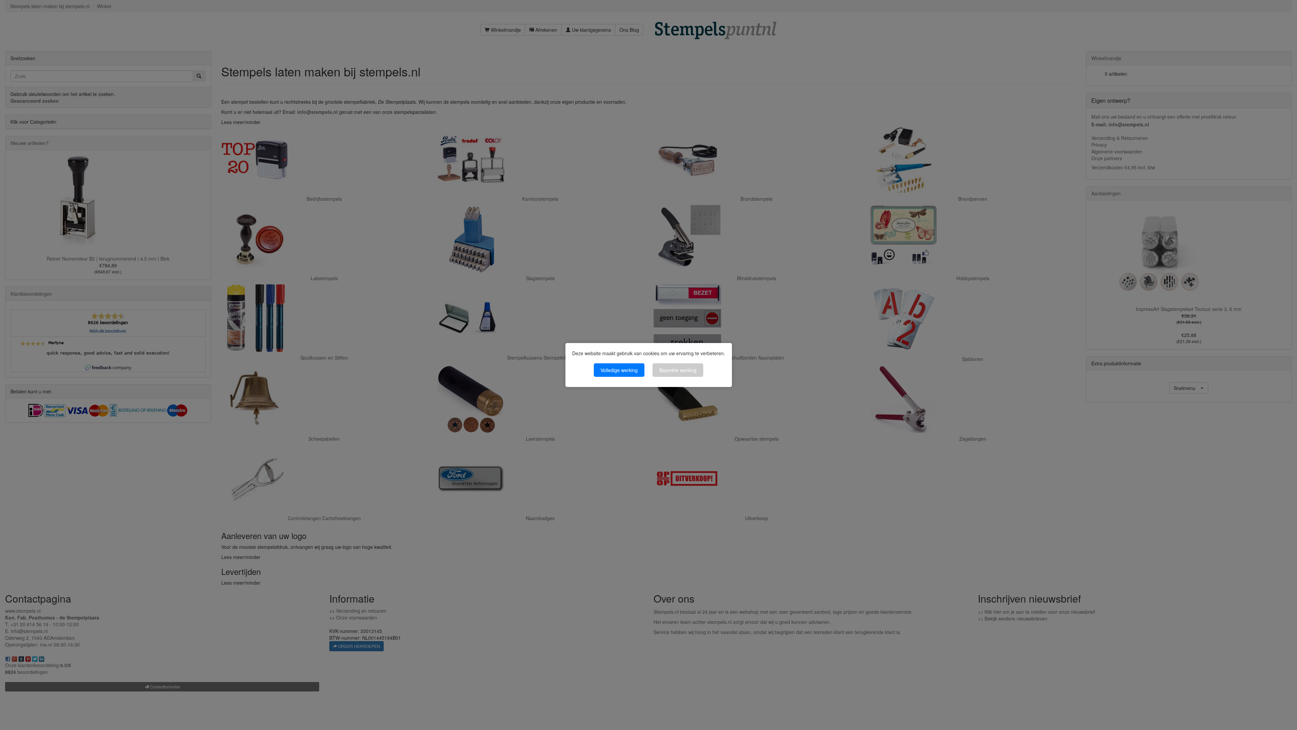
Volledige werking (619, 370)
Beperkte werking (677, 370)
